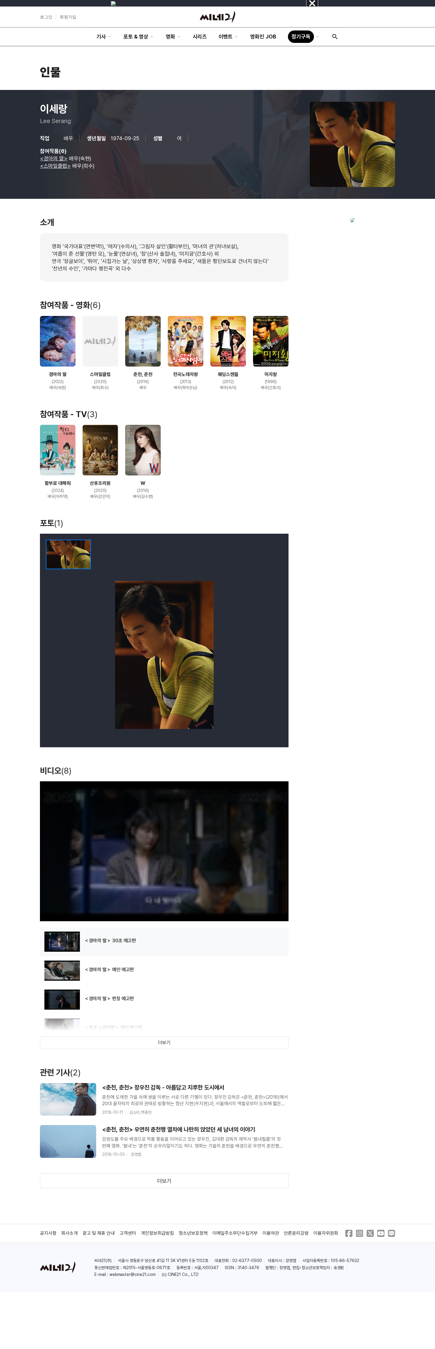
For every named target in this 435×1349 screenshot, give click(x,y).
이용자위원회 (325, 1233)
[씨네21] (217, 17)
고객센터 (128, 1233)
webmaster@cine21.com (132, 1274)
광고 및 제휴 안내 (99, 1233)
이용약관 (270, 1233)
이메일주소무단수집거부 (235, 1233)
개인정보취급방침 (157, 1233)
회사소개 (69, 1233)
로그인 (46, 16)
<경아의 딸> (53, 158)
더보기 (164, 1042)
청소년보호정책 (193, 1233)
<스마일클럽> (55, 166)
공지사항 (48, 1233)
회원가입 (68, 16)
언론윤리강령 (296, 1233)
